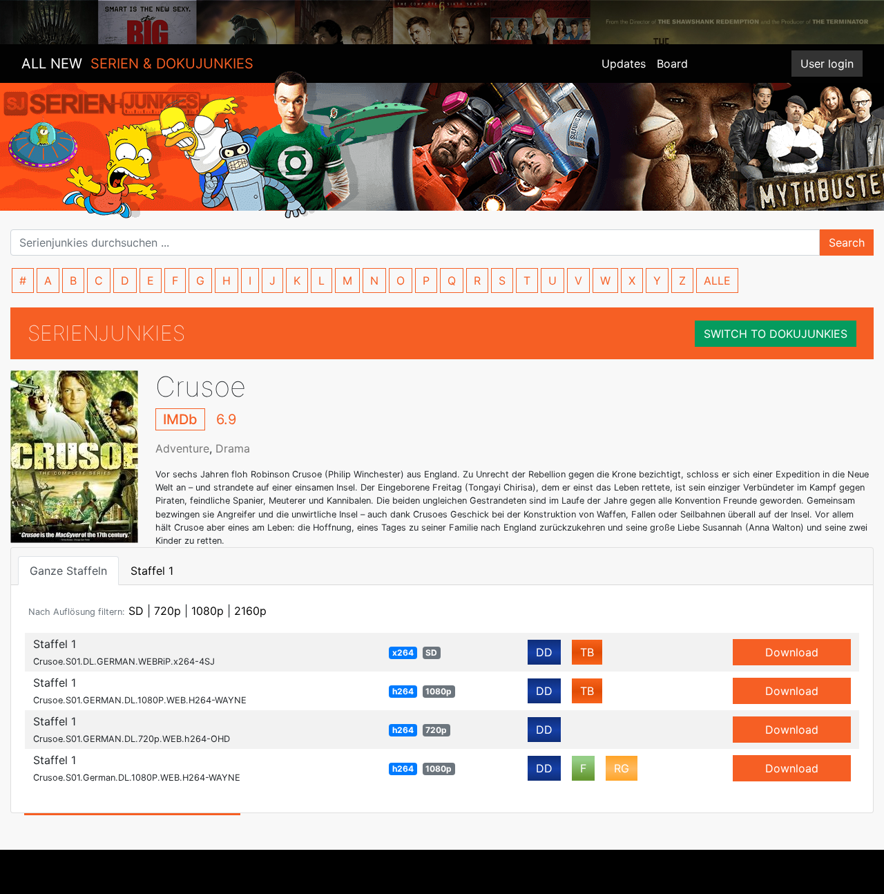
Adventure (182, 448)
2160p (250, 611)
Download (791, 652)
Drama (232, 448)
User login (827, 63)
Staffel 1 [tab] (152, 571)
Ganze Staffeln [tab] (68, 571)
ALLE (717, 280)
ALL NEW (137, 63)
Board (672, 63)
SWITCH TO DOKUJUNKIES (775, 334)
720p (167, 611)
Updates (624, 63)
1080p (207, 611)
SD (136, 611)
